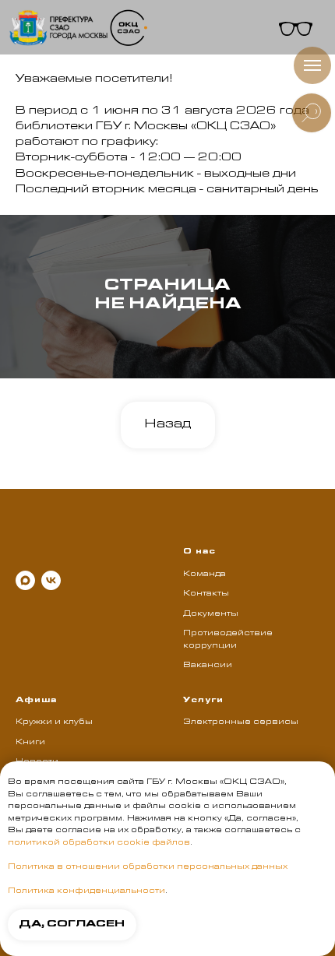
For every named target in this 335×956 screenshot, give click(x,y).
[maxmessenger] (25, 580)
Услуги (203, 701)
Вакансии (207, 666)
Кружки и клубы (54, 722)
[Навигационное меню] (312, 65)
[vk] (51, 580)
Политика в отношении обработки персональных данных (147, 867)
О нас (199, 552)
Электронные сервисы (240, 722)
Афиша (36, 701)
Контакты (206, 594)
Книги (30, 743)
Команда (204, 574)
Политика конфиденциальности (86, 891)
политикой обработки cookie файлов (99, 843)
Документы (210, 614)
